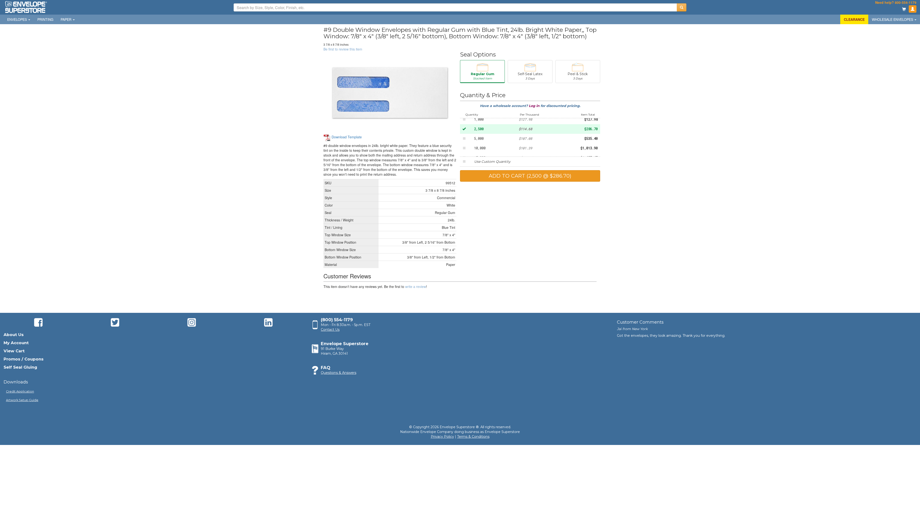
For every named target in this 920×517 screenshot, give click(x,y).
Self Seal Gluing (20, 367)
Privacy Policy (442, 436)
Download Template (346, 137)
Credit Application (20, 391)
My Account (16, 342)
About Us (14, 334)
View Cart (14, 350)
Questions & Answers (338, 373)
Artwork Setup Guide (22, 400)
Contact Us (330, 329)
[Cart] (904, 9)
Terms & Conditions (473, 436)
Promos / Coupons (24, 359)
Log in (534, 106)
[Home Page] (26, 6)
